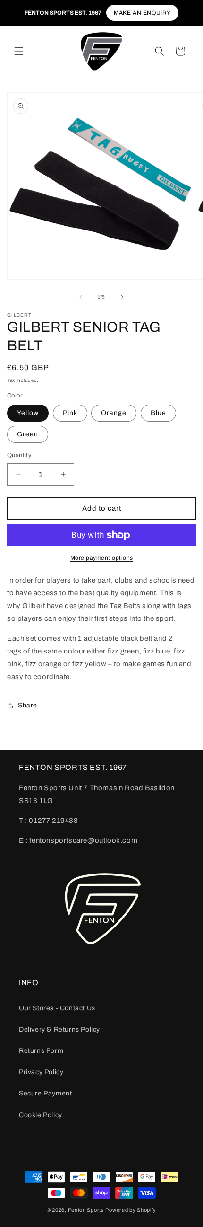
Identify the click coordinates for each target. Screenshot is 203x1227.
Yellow (28, 412)
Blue (158, 412)
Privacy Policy (41, 1072)
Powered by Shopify (130, 1210)
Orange (114, 412)
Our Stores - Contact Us (57, 1008)
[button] (18, 51)
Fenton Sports (86, 1210)
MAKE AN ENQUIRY (142, 12)
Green (27, 434)
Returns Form (41, 1050)
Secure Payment (45, 1093)
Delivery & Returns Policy (59, 1029)
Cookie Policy (40, 1115)
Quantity (19, 455)
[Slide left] (80, 297)
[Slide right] (122, 297)
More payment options (101, 558)
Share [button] (27, 705)
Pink (70, 412)
